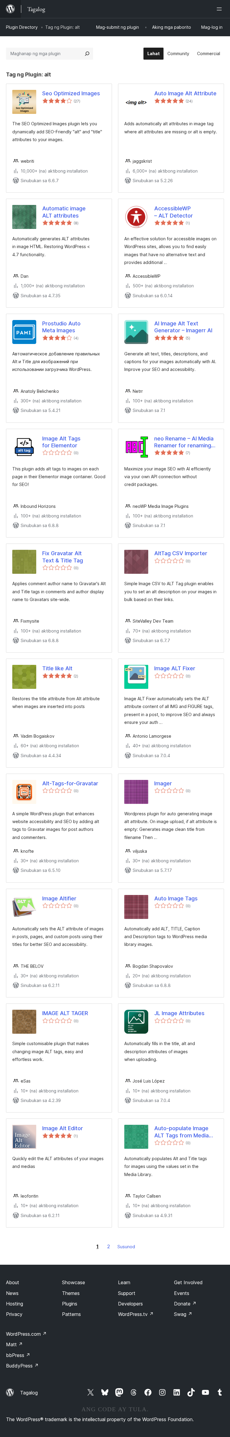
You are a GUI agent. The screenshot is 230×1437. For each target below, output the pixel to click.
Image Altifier (59, 898)
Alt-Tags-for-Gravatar (70, 783)
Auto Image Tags (176, 898)
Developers (130, 1304)
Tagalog (29, 1393)
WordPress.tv (136, 1314)
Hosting (14, 1304)
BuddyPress (22, 1366)
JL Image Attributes (179, 1013)
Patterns (71, 1314)
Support (126, 1293)
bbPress (18, 1355)
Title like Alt (57, 668)
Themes (71, 1293)
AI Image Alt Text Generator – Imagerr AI (183, 326)
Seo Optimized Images (71, 93)
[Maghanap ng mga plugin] (87, 54)
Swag (183, 1314)
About (12, 1282)
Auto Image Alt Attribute (185, 93)
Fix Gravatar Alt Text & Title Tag (62, 556)
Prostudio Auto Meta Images (61, 326)
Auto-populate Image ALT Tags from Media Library (181, 1132)
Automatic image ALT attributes (64, 211)
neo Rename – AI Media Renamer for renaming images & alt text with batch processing (184, 442)
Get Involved (188, 1282)
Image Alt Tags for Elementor (61, 442)
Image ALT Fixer (174, 668)
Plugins (69, 1304)
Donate (185, 1304)
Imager (163, 783)
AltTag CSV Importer (180, 553)
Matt (14, 1344)
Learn (124, 1282)
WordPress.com (26, 1334)
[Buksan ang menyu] (220, 9)
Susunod (126, 1246)
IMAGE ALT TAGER (65, 1013)
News (12, 1293)
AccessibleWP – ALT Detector (173, 211)
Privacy (14, 1314)
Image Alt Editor (62, 1128)
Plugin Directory (22, 27)
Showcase (73, 1282)
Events (181, 1293)
